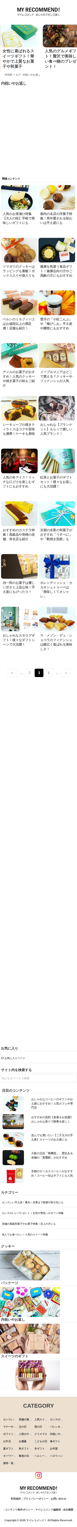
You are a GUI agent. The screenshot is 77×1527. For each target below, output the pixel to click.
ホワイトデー (11, 1434)
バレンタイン (57, 1426)
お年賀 (54, 1448)
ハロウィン (56, 1455)
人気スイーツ (42, 1419)
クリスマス (40, 1434)
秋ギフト (24, 1448)
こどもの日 (40, 1441)
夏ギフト (8, 1448)
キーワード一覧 (12, 1455)
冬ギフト (39, 1448)
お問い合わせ (58, 1498)
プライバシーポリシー (36, 1498)
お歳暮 (23, 1441)
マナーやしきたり (13, 1426)
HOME (8, 74)
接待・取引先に (12, 1463)
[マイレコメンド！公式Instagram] (38, 1477)
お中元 (7, 1441)
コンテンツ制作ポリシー (19, 1509)
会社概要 (68, 1509)
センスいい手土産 (13, 1419)
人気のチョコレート (30, 1434)
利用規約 (16, 1498)
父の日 (23, 1426)
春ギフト (55, 1441)
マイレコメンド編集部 (48, 1509)
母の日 (38, 1426)
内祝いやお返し (59, 1434)
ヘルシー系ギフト (44, 1455)
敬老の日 (24, 1455)
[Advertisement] (38, 125)
